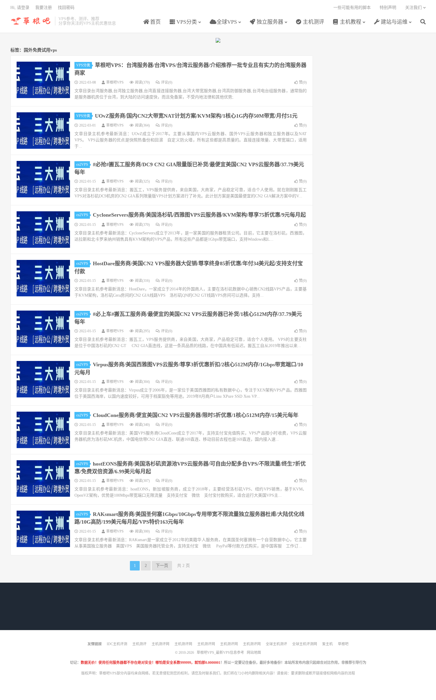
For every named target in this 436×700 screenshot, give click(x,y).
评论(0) (166, 82)
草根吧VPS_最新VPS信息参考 (31, 21)
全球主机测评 (276, 644)
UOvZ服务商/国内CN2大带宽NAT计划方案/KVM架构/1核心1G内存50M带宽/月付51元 (196, 116)
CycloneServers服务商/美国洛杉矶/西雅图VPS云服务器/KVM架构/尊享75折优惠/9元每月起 (199, 215)
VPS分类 (186, 22)
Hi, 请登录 (19, 7)
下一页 (162, 565)
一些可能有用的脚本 (352, 7)
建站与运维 (393, 22)
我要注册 (43, 7)
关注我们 (413, 7)
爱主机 (327, 644)
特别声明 (388, 7)
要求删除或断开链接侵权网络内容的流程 (323, 673)
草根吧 (343, 644)
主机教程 (349, 22)
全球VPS (226, 22)
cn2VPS (82, 164)
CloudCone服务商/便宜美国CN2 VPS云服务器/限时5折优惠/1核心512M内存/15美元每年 (195, 415)
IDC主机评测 (117, 644)
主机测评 (312, 22)
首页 (155, 22)
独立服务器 (269, 22)
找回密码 (66, 7)
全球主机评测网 (304, 644)
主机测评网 (160, 644)
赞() (303, 82)
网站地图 (254, 653)
